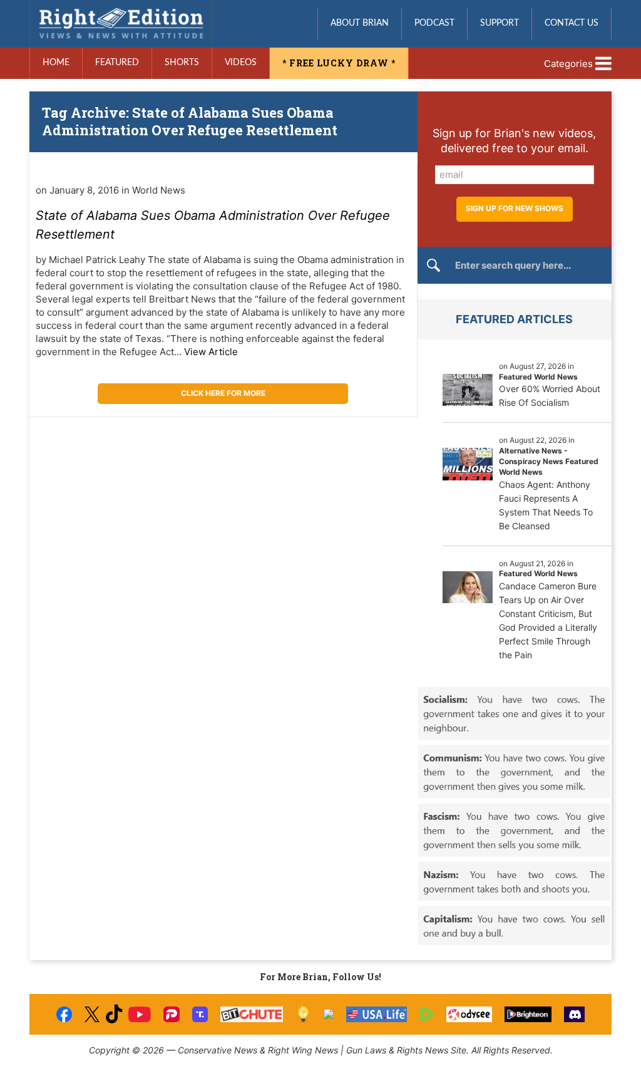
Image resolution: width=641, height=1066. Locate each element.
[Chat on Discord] (575, 1014)
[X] (92, 1014)
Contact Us (571, 23)
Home (56, 62)
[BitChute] (252, 1014)
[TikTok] (114, 1014)
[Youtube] (139, 1014)
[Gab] (328, 1014)
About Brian (360, 23)
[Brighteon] (528, 1014)
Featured (117, 62)
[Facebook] (64, 1014)
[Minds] (303, 1014)
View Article (211, 352)
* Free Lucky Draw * (339, 63)
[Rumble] (426, 1014)
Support (499, 23)
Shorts (182, 62)
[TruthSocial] (200, 1014)
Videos (241, 62)
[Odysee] (469, 1014)
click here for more (223, 393)
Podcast (434, 23)
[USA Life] (376, 1014)
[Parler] (171, 1014)
